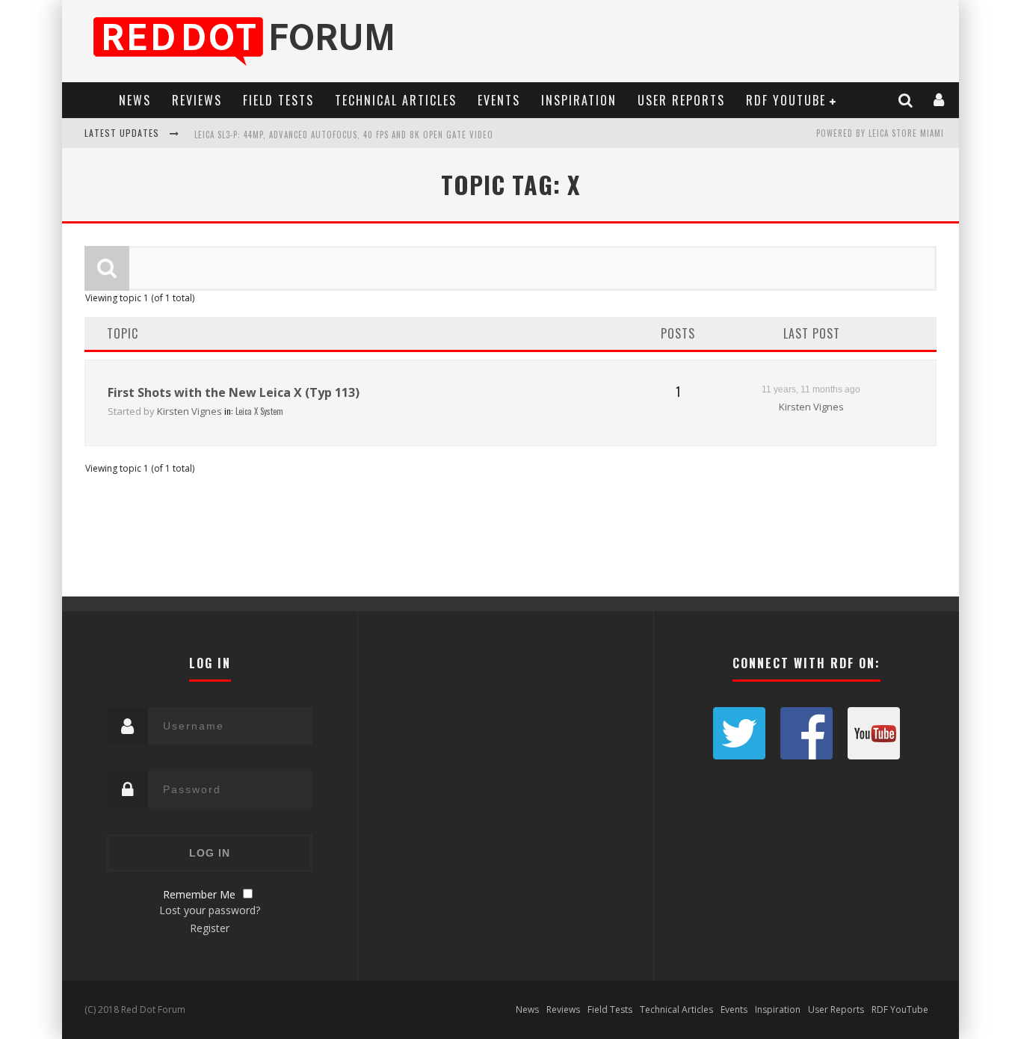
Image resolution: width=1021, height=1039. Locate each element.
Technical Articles (396, 100)
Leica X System (259, 411)
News (135, 100)
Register (209, 928)
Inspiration (579, 100)
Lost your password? (209, 910)
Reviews (197, 100)
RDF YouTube (786, 100)
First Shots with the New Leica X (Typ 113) (234, 392)
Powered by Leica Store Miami (880, 133)
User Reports (681, 100)
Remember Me (199, 894)
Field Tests (278, 100)
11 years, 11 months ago (811, 389)
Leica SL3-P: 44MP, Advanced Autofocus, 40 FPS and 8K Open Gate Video (343, 135)
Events (499, 100)
